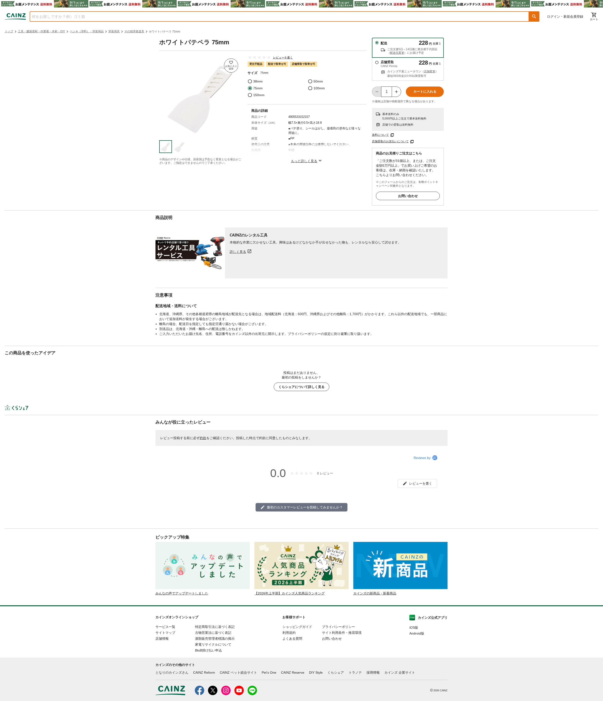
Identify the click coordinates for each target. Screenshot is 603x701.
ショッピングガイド (297, 627)
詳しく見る (238, 251)
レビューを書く (283, 57)
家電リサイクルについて (213, 644)
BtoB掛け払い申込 (208, 650)
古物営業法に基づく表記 (213, 633)
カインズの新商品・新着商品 (374, 593)
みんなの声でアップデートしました (181, 593)
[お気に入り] (231, 65)
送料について (380, 134)
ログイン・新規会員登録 (565, 16)
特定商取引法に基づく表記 (215, 627)
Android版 (416, 633)
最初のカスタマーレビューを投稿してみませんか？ (305, 507)
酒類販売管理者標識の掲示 (215, 638)
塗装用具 (114, 31)
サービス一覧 (165, 627)
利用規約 (289, 633)
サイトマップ (165, 633)
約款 (203, 438)
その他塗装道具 (134, 31)
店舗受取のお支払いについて (390, 141)
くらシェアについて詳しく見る (301, 387)
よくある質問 (292, 638)
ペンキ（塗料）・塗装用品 (87, 31)
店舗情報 (162, 638)
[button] (534, 16)
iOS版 (413, 627)
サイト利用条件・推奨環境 (342, 633)
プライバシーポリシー (338, 627)
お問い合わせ (408, 196)
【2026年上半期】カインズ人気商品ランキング (289, 593)
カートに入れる (424, 91)
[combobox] (276, 16)
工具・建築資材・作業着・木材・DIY (41, 31)
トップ (9, 31)
